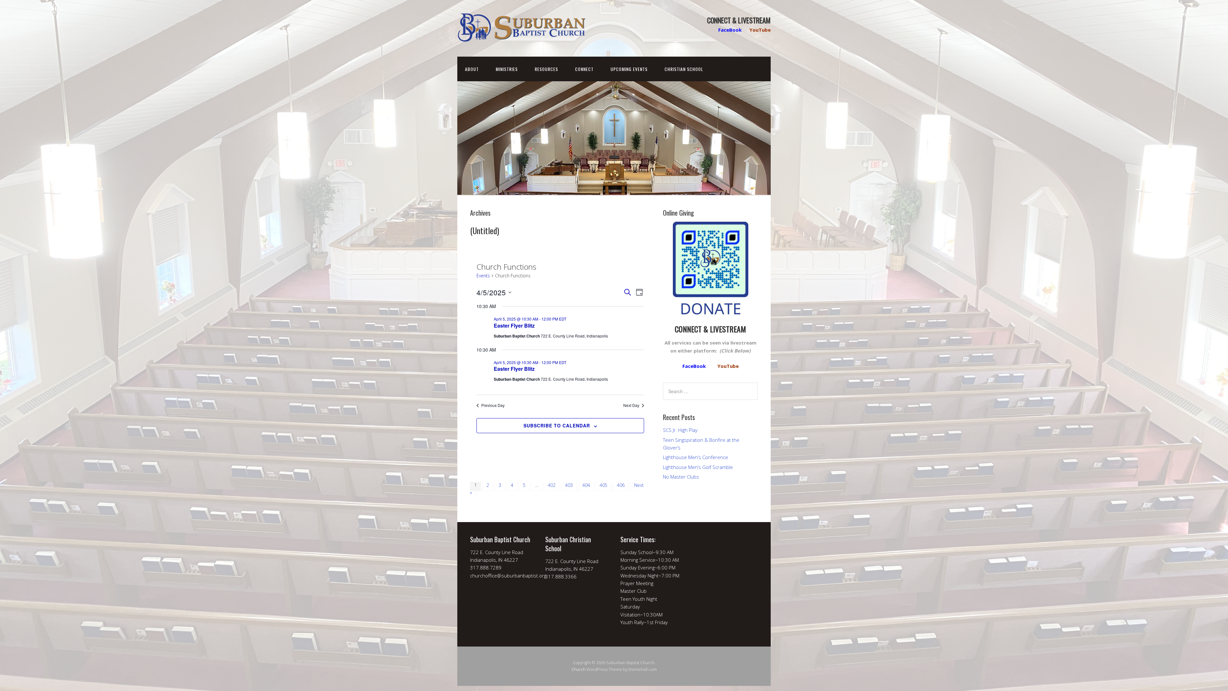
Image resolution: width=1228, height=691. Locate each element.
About (472, 69)
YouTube (760, 30)
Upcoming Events (629, 69)
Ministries (507, 69)
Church (578, 669)
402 (551, 485)
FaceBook (730, 30)
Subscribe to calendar (556, 425)
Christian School (684, 69)
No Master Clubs (681, 476)
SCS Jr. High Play (680, 430)
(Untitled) (484, 230)
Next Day (631, 405)
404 (586, 485)
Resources (546, 69)
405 (603, 485)
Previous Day (493, 405)
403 (569, 485)
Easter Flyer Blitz (514, 325)
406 (621, 485)
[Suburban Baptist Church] (521, 36)
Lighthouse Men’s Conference (695, 457)
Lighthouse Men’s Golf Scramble (698, 467)
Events (483, 276)
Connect (584, 69)
